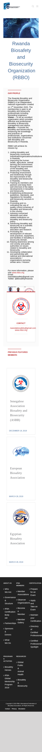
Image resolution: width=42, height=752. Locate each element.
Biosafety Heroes (8, 668)
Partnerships (8, 623)
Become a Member (21, 611)
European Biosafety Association (17, 473)
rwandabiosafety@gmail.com (23, 328)
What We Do (8, 641)
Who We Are (8, 590)
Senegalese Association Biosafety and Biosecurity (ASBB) (18, 411)
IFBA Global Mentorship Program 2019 (8, 681)
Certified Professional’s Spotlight (34, 644)
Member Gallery (21, 621)
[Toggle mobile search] (33, 6)
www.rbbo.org (18, 272)
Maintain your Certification (34, 618)
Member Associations (21, 593)
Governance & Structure (8, 600)
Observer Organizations (21, 601)
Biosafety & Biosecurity (21, 683)
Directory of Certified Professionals (34, 631)
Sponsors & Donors (8, 631)
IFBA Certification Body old (8, 613)
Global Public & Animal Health (21, 668)
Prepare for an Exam (34, 592)
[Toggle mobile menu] (37, 6)
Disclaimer (21, 709)
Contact (7, 709)
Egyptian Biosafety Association (17, 538)
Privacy (14, 709)
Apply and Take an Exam (34, 605)
